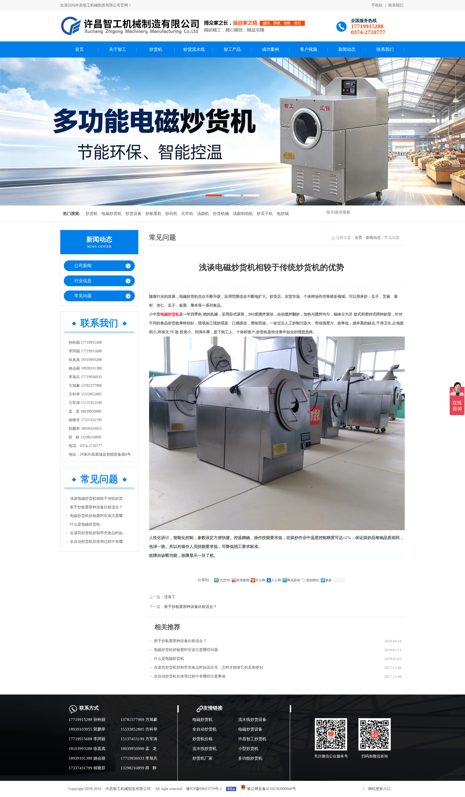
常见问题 (82, 295)
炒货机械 (221, 213)
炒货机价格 (202, 739)
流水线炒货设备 (252, 719)
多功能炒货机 (250, 758)
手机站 (377, 5)
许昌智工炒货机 (252, 739)
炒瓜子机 (265, 213)
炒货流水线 (194, 49)
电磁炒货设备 (250, 729)
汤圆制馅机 (243, 213)
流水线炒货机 (204, 748)
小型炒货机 (248, 748)
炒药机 (171, 213)
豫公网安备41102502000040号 (271, 789)
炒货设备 (133, 213)
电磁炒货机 (111, 213)
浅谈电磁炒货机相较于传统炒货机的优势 (99, 499)
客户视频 (308, 49)
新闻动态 (346, 49)
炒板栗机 (153, 213)
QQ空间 (224, 580)
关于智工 (117, 49)
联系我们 (395, 5)
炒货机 (155, 49)
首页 (79, 49)
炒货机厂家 (202, 758)
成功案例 (270, 49)
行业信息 (82, 280)
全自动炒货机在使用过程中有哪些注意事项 (99, 542)
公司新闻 (82, 265)
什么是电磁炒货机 (85, 524)
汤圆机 (203, 213)
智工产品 (232, 49)
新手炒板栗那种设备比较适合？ (96, 507)
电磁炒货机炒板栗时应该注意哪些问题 (99, 516)
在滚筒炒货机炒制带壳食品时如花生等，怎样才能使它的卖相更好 (99, 533)
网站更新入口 (379, 789)
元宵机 (187, 213)
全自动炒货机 (204, 729)
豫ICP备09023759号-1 (204, 789)
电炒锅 (283, 213)
